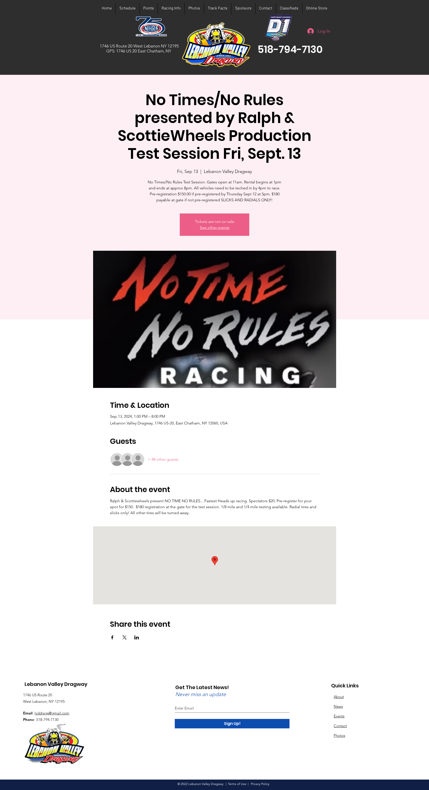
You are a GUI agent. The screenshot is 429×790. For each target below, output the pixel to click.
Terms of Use (237, 784)
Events (339, 716)
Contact (340, 725)
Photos (339, 735)
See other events (214, 227)
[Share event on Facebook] (112, 637)
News (338, 706)
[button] (290, 49)
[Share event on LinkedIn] (136, 637)
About (339, 696)
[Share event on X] (124, 637)
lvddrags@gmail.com (52, 713)
